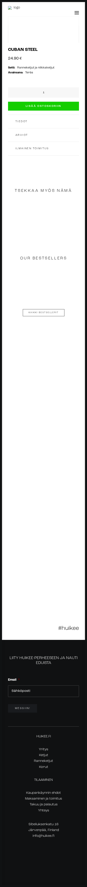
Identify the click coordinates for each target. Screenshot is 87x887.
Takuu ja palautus (44, 804)
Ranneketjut (43, 761)
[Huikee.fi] (15, 12)
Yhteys (43, 810)
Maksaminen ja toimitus (43, 798)
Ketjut (43, 755)
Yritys (43, 749)
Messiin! (22, 708)
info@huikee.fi (43, 836)
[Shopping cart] (63, 13)
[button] (76, 12)
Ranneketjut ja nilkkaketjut (35, 67)
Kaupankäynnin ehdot (43, 793)
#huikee (68, 628)
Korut (43, 767)
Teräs (29, 72)
